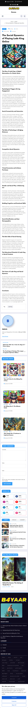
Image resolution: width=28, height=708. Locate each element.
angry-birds (15, 657)
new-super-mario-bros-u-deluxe (14, 676)
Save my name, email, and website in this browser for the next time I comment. (13, 480)
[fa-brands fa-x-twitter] (12, 4)
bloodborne (11, 660)
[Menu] (2, 16)
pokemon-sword (12, 678)
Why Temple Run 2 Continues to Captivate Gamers (12, 434)
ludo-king (11, 28)
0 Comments (14, 31)
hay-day (8, 670)
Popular (14, 520)
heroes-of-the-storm (16, 670)
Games (13, 12)
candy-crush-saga (4, 662)
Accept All (14, 697)
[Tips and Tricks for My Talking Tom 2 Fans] (14, 369)
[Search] (21, 16)
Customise (14, 701)
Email (3, 470)
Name (3, 463)
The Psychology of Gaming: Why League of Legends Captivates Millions (13, 351)
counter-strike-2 (12, 662)
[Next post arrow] (24, 351)
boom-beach (18, 660)
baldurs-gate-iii (4, 660)
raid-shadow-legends (12, 681)
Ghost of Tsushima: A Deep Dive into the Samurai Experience (17, 546)
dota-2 (23, 665)
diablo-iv (3, 665)
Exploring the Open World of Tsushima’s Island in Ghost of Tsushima (16, 526)
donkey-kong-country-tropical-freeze (13, 665)
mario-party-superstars (19, 673)
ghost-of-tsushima (10, 668)
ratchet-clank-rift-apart (21, 681)
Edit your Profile (22, 332)
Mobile (4, 28)
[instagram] (15, 4)
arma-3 (21, 657)
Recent (6, 520)
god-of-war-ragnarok (18, 668)
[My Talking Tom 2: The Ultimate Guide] (14, 396)
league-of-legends (4, 673)
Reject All (14, 705)
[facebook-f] (10, 4)
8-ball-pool (3, 657)
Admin (17, 28)
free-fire (3, 668)
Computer (5, 644)
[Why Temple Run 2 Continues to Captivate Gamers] (14, 424)
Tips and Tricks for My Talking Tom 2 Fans (13, 379)
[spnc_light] (24, 16)
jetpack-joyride (23, 670)
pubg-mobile (4, 681)
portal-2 (19, 678)
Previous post (5, 342)
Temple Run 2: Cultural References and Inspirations (13, 584)
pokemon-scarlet (4, 678)
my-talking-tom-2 (4, 676)
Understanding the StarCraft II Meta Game (18, 532)
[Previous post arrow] (24, 344)
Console (4, 647)
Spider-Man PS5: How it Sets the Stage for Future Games (13, 345)
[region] (14, 696)
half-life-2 (3, 670)
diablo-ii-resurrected (21, 662)
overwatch (23, 676)
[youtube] (17, 4)
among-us (9, 657)
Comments (4, 449)
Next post (5, 348)
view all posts (5, 336)
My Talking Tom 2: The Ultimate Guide (12, 407)
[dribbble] (14, 4)
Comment (22, 520)
